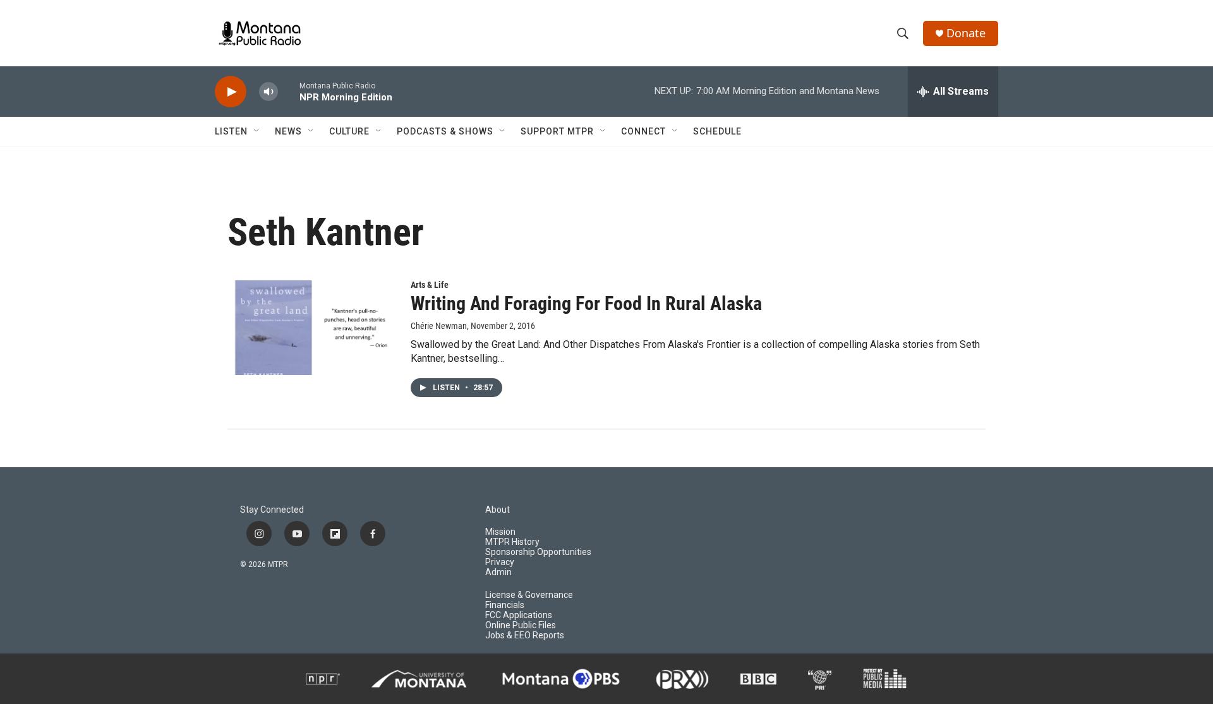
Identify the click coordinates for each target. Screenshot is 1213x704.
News (288, 131)
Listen (231, 131)
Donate (966, 33)
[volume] (268, 92)
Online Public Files (520, 625)
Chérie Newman (439, 326)
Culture (349, 131)
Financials (504, 605)
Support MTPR (557, 131)
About (497, 510)
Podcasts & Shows (445, 131)
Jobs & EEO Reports (524, 635)
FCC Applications (518, 615)
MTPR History (512, 542)
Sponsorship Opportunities (538, 552)
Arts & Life (430, 285)
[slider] (289, 91)
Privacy (499, 562)
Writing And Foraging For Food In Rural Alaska (586, 303)
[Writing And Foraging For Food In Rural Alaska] (312, 327)
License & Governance (529, 595)
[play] (230, 92)
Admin (498, 572)
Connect (643, 131)
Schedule (717, 131)
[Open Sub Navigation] (257, 131)
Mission (500, 532)
